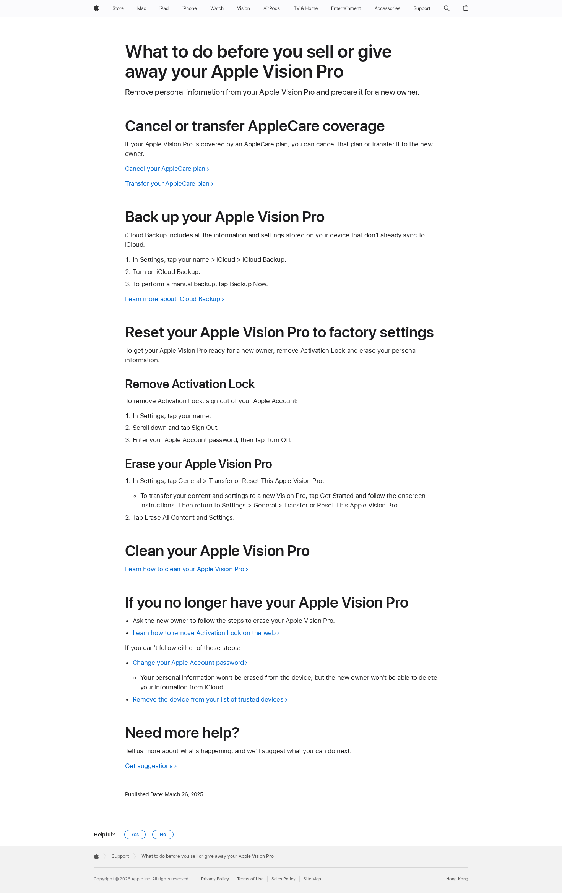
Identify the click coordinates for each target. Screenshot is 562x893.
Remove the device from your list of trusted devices (208, 699)
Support (120, 856)
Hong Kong (457, 879)
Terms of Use (250, 879)
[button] (447, 8)
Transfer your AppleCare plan (167, 183)
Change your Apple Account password (188, 662)
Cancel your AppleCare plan (165, 168)
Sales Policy (283, 879)
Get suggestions (149, 766)
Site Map (312, 879)
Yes (135, 834)
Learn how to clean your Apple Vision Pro (184, 569)
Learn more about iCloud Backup (172, 299)
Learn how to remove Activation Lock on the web (204, 633)
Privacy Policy (215, 879)
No (163, 834)
